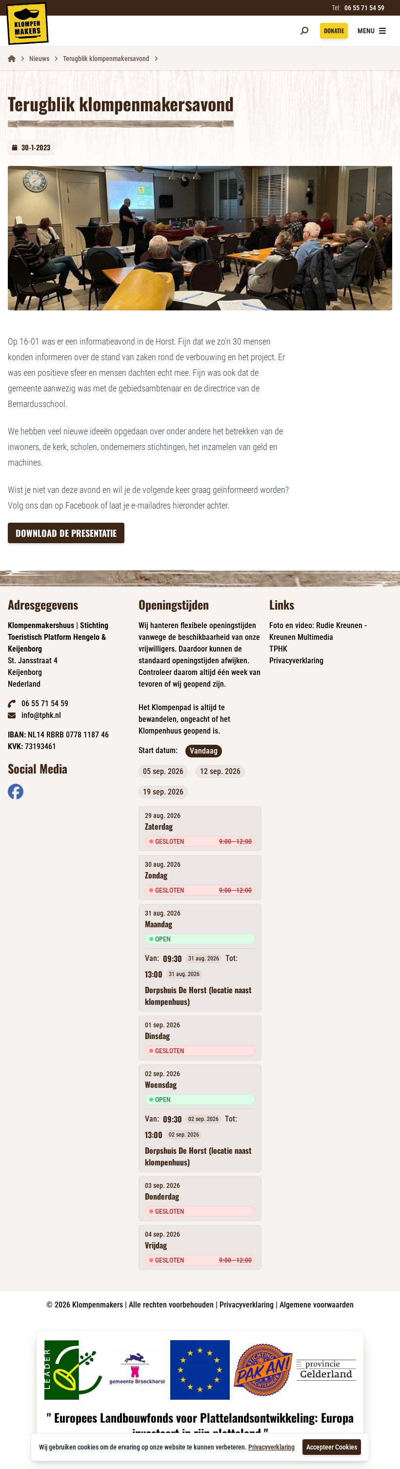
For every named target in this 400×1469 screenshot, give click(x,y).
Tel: (358, 8)
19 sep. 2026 (163, 791)
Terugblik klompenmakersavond (106, 58)
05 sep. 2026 (163, 771)
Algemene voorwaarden (317, 1304)
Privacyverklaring (296, 660)
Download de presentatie (66, 533)
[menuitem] (15, 791)
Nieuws (39, 58)
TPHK (278, 648)
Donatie (334, 30)
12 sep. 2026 (220, 771)
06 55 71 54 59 (44, 703)
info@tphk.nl (41, 715)
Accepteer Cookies (331, 1447)
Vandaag (204, 750)
